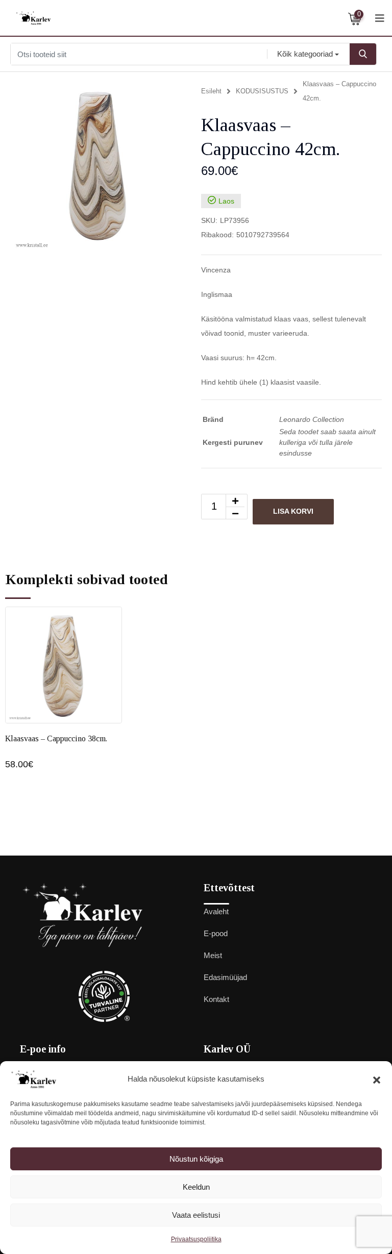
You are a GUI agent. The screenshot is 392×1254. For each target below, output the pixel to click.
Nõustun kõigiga (196, 1159)
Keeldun (196, 1187)
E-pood (216, 933)
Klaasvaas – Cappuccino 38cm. (56, 738)
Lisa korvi (293, 511)
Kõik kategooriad (305, 53)
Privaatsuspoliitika (196, 1239)
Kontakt (216, 999)
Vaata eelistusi (196, 1215)
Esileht (211, 91)
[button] (377, 1079)
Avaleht (216, 911)
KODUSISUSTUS (262, 91)
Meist (213, 955)
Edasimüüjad (225, 977)
